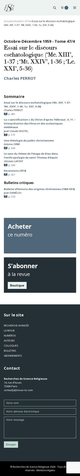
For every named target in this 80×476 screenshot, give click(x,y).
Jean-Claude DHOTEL (16, 131)
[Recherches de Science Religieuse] (9, 8)
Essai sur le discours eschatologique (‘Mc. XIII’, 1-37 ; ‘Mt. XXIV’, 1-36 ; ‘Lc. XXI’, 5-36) (37, 104)
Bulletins (10, 350)
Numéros (10, 335)
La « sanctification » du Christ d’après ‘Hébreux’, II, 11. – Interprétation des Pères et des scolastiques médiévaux (40, 123)
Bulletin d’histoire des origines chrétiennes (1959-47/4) (39, 189)
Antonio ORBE (12, 144)
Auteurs (9, 340)
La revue (9, 330)
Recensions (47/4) (15, 170)
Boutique (17, 285)
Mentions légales (46, 470)
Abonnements (13, 355)
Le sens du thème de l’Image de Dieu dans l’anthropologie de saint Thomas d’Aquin (31, 155)
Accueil (8, 21)
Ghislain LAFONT (13, 161)
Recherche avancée (16, 325)
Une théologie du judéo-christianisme (29, 140)
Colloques (11, 345)
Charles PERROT (20, 78)
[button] (54, 8)
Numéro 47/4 (22, 21)
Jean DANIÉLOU (13, 192)
